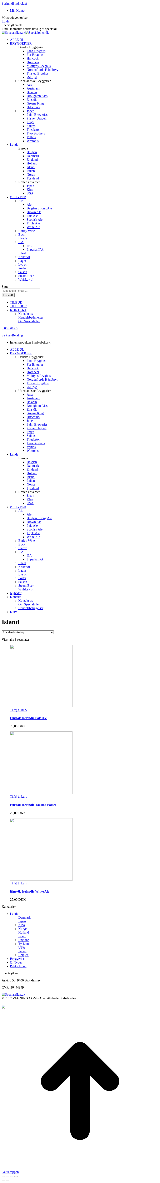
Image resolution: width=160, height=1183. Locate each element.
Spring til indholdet (14, 3)
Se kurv (7, 335)
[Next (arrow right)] (7, 1180)
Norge (22, 928)
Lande (14, 913)
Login (6, 21)
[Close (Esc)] (3, 1176)
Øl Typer (16, 962)
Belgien (23, 955)
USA (21, 947)
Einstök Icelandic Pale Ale (28, 718)
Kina (21, 925)
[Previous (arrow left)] (3, 1180)
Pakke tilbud (18, 966)
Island (22, 936)
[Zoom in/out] (16, 1176)
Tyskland (24, 943)
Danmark (24, 917)
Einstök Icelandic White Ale (29, 891)
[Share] (7, 1176)
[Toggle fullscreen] (11, 1176)
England (23, 940)
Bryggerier (17, 958)
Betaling (17, 335)
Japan (22, 921)
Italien (22, 951)
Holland (23, 932)
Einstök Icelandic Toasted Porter (33, 805)
